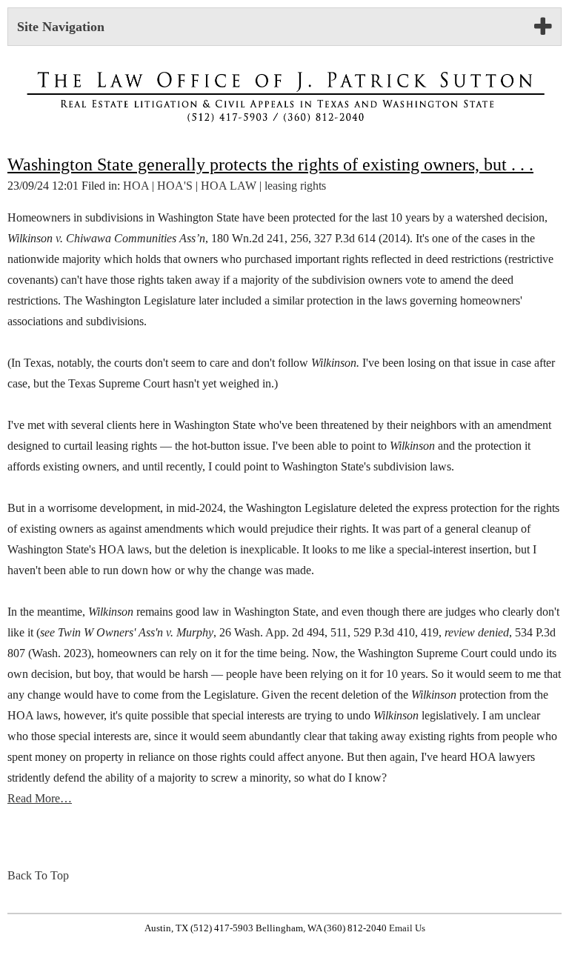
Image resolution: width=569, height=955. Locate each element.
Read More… (39, 798)
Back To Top (38, 875)
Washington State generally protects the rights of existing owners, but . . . (270, 164)
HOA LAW (228, 185)
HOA (136, 185)
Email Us (407, 928)
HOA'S (175, 185)
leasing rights (295, 185)
